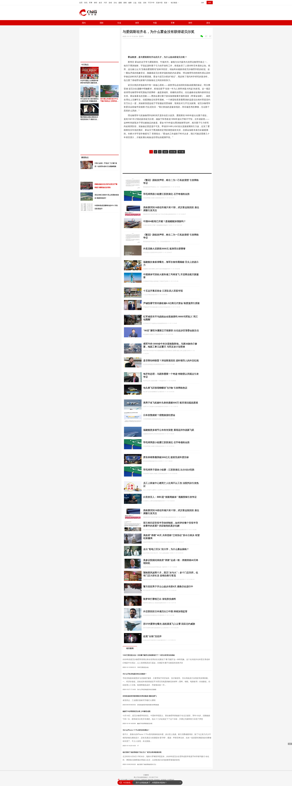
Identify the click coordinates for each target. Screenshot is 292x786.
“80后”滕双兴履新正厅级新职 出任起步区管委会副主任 (171, 330)
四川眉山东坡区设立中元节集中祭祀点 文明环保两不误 (109, 101)
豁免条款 (157, 780)
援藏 (120, 2)
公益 (134, 2)
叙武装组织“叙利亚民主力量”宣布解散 (151, 782)
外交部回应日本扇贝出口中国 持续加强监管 (165, 611)
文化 (115, 2)
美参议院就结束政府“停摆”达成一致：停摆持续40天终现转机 (170, 561)
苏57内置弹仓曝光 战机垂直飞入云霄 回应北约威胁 (169, 623)
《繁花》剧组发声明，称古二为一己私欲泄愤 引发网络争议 (171, 181)
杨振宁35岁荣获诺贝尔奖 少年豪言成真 (136, 711)
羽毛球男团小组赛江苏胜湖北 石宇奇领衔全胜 (166, 194)
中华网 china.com (89, 13)
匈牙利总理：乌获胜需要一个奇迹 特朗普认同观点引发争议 (171, 375)
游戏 (110, 2)
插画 (125, 2)
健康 (130, 2)
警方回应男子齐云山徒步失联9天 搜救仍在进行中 (168, 586)
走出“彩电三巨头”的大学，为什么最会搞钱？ (166, 549)
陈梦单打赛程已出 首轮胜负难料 (159, 598)
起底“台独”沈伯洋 (152, 636)
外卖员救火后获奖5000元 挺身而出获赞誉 (164, 248)
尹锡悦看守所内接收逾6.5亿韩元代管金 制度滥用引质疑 (171, 303)
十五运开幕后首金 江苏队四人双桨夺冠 (163, 290)
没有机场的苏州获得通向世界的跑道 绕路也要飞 (140, 696)
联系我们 (137, 780)
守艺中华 (151, 2)
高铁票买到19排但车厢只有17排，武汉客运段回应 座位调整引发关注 (171, 209)
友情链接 (163, 780)
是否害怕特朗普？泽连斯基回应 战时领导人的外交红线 (171, 360)
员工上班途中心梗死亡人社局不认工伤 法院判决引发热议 (171, 484)
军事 (90, 2)
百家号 (141, 36)
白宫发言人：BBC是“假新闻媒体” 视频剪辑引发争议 (170, 496)
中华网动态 (170, 780)
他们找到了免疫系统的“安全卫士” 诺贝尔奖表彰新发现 (142, 752)
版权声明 (150, 780)
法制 (144, 2)
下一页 (181, 152)
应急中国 (159, 2)
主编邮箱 (146, 775)
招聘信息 (144, 780)
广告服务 (131, 780)
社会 (119, 22)
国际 (101, 22)
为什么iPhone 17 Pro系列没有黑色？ (136, 730)
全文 (165, 152)
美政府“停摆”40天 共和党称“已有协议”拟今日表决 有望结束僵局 (171, 536)
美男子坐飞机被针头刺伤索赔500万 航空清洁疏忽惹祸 (170, 402)
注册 (202, 2)
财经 (95, 2)
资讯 (85, 2)
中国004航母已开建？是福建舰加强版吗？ (164, 221)
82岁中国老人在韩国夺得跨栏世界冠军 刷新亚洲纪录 (89, 82)
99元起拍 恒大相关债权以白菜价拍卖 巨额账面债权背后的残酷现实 (89, 101)
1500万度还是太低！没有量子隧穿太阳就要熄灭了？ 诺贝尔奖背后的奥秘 (149, 655)
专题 (155, 22)
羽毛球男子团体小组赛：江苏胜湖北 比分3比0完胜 (168, 469)
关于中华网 (123, 780)
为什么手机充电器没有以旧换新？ (135, 674)
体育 (137, 22)
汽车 (105, 2)
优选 (139, 2)
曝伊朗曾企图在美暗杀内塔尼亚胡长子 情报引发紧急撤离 (89, 119)
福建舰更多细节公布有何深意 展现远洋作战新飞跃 (168, 429)
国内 (84, 22)
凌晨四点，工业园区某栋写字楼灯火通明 (139, 700)
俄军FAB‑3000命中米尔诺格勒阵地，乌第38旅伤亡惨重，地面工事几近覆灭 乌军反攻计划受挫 (170, 345)
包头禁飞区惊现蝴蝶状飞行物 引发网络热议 (165, 387)
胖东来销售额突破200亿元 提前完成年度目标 (166, 457)
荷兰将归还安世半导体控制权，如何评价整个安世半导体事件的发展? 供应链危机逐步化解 (170, 524)
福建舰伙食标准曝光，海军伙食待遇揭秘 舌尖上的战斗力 (171, 263)
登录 (209, 2)
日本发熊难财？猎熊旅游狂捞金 (159, 415)
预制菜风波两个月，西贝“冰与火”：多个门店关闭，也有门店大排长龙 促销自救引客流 (170, 574)
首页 (80, 2)
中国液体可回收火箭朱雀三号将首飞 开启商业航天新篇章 (171, 276)
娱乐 (100, 2)
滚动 (208, 22)
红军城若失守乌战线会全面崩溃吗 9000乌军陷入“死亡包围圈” (170, 318)
